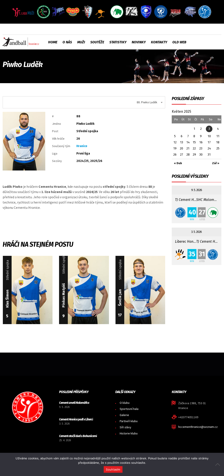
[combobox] (84, 102)
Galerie (124, 415)
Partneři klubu (129, 421)
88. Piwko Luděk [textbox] (147, 102)
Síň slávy (125, 427)
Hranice (81, 146)
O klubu (125, 403)
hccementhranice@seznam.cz (198, 427)
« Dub (178, 163)
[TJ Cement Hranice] (180, 212)
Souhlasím (113, 469)
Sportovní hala (129, 409)
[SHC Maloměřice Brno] (212, 212)
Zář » (215, 163)
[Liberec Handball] (180, 254)
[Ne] (218, 464)
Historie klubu (129, 433)
